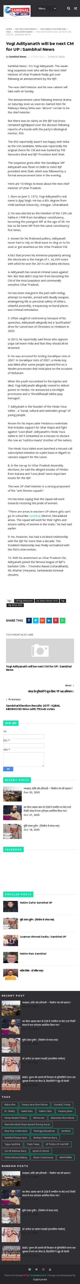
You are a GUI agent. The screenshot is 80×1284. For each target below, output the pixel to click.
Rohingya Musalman (44, 1131)
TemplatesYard (38, 1275)
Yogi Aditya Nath (24, 32)
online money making (15, 1157)
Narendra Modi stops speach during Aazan (27, 1124)
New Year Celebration (16, 1131)
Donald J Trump (62, 1104)
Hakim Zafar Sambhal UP (36, 902)
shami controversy (43, 1157)
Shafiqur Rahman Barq (45, 1137)
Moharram (38, 1117)
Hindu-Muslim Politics (15, 1117)
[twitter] (36, 1269)
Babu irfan (9, 1104)
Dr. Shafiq (9, 1111)
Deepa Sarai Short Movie (35, 1104)
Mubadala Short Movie (62, 1117)
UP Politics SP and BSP (57, 1144)
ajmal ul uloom (41, 1150)
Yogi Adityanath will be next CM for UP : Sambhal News (39, 668)
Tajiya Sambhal (12, 1144)
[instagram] (43, 1269)
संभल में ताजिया (66, 1157)
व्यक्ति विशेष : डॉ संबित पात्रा (31, 970)
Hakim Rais (27, 1111)
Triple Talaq (33, 1144)
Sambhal (34, 516)
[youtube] (50, 1269)
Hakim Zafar (45, 1111)
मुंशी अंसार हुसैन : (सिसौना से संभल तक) (42, 825)
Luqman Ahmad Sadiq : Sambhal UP (43, 936)
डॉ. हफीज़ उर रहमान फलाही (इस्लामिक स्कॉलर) (43, 1058)
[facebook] (30, 1269)
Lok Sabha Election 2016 (53, 29)
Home (9, 29)
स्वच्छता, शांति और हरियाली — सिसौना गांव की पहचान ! (48, 788)
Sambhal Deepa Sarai (15, 1137)
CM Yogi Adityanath (25, 29)
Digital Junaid (40, 1279)
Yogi (8, 32)
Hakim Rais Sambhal (33, 953)
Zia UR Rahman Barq (15, 1150)
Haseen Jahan (65, 1111)
